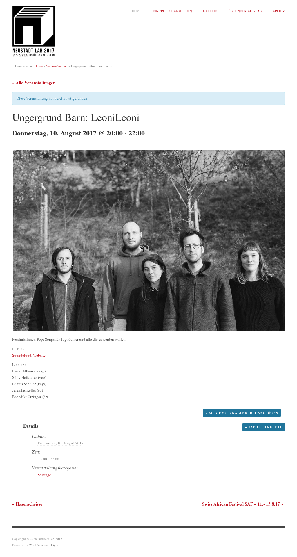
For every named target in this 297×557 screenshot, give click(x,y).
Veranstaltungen (57, 66)
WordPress (36, 545)
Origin (54, 545)
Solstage (44, 474)
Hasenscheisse (27, 504)
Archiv (279, 11)
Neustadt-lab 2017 (50, 538)
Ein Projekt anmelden (172, 11)
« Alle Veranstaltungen (33, 82)
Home (137, 11)
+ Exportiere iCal (263, 427)
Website (39, 355)
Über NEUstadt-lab (245, 11)
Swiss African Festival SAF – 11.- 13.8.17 (242, 504)
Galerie (210, 11)
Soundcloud (21, 355)
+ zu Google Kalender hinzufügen (241, 412)
